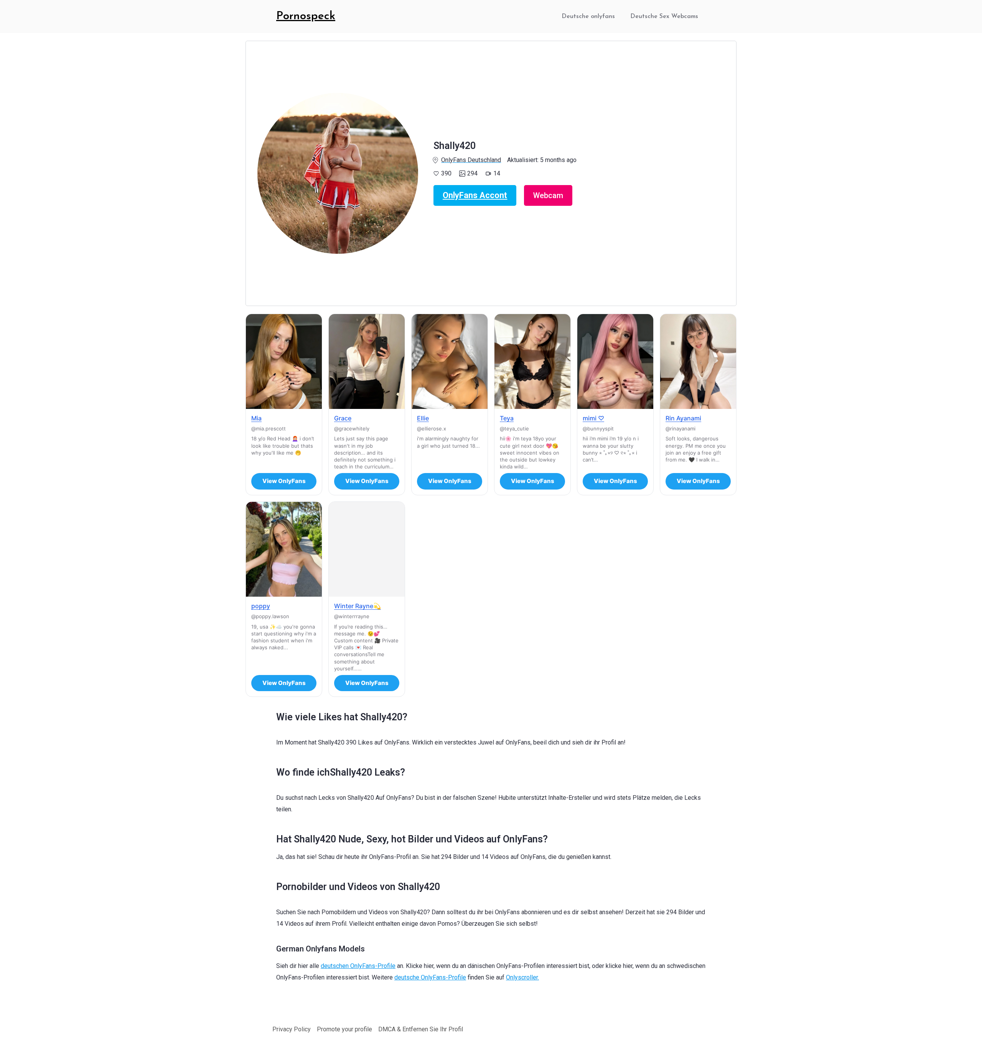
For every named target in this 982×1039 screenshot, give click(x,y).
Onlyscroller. (522, 977)
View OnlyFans (284, 481)
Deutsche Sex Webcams (664, 16)
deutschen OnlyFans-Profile (358, 966)
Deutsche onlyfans (588, 16)
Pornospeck (305, 16)
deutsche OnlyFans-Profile (430, 977)
